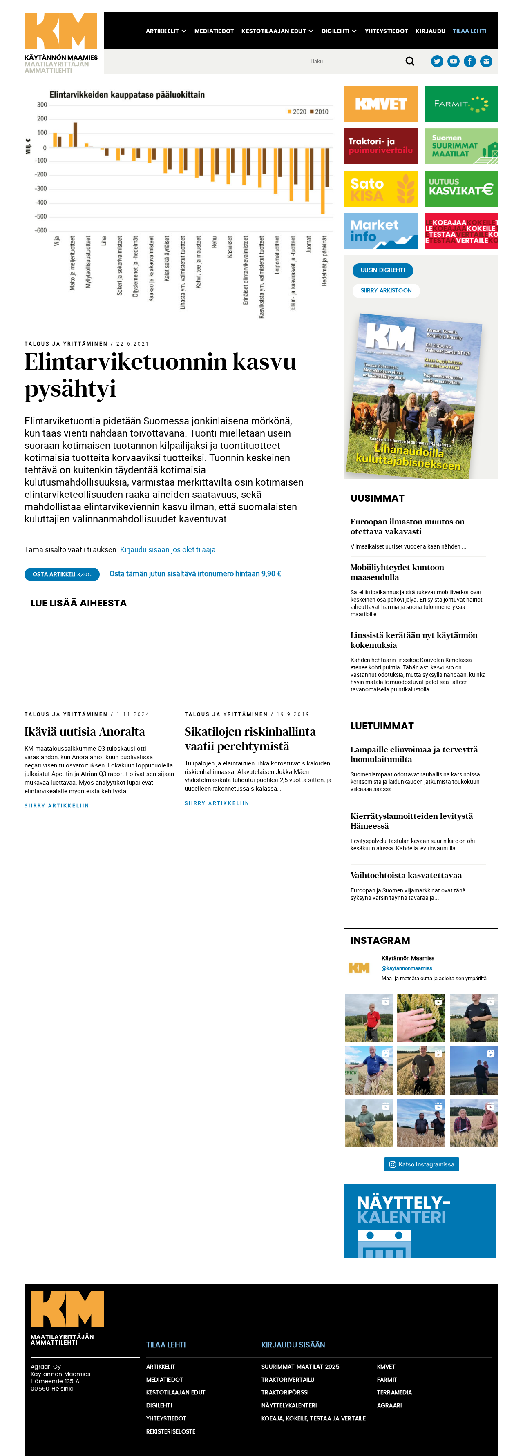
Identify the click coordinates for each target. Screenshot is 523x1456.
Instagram (486, 61)
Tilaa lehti (469, 31)
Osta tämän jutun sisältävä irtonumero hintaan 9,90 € (195, 573)
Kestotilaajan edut (273, 31)
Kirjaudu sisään (294, 1345)
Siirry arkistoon (386, 291)
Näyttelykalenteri (289, 1406)
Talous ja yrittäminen (66, 343)
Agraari (389, 1406)
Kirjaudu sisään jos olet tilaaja (168, 549)
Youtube (453, 61)
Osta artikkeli (62, 574)
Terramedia (394, 1393)
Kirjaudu (430, 31)
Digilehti (335, 31)
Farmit (387, 1380)
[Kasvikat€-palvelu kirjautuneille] (460, 189)
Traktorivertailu (288, 1380)
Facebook (469, 61)
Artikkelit (162, 31)
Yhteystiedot (386, 31)
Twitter (437, 61)
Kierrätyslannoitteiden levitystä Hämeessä (412, 821)
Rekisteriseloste (171, 1432)
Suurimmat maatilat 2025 (301, 1367)
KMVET (386, 1367)
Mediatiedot (214, 31)
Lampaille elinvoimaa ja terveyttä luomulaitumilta (414, 755)
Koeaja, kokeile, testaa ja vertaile (314, 1419)
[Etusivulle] (64, 43)
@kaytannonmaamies (407, 968)
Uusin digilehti (383, 270)
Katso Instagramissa (426, 1164)
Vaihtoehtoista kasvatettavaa (406, 875)
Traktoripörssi (285, 1393)
